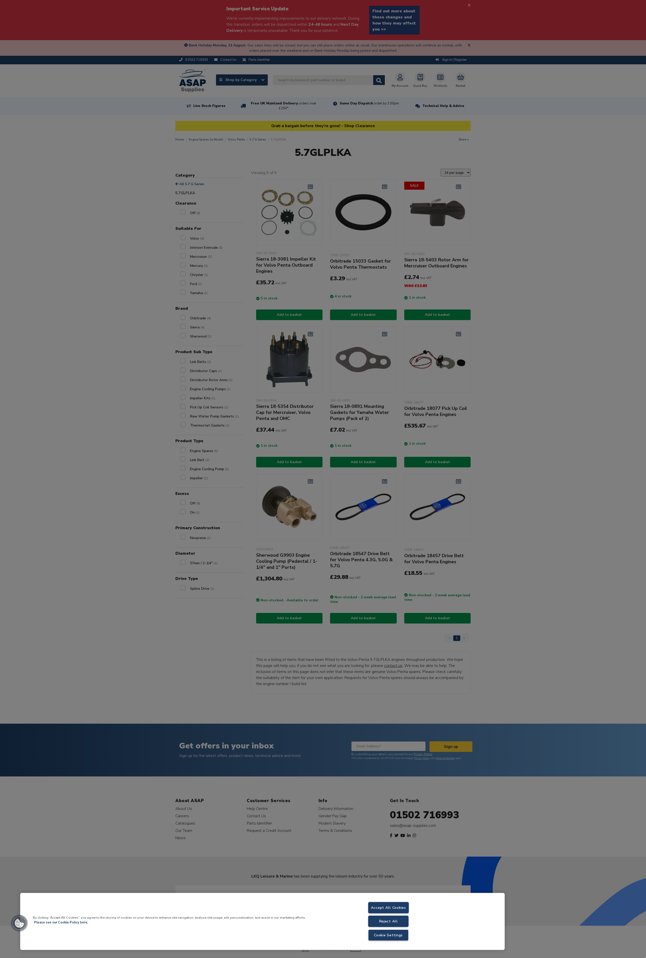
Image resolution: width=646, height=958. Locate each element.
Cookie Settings (388, 935)
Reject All (388, 921)
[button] (19, 923)
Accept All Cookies (388, 907)
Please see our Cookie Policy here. (61, 922)
